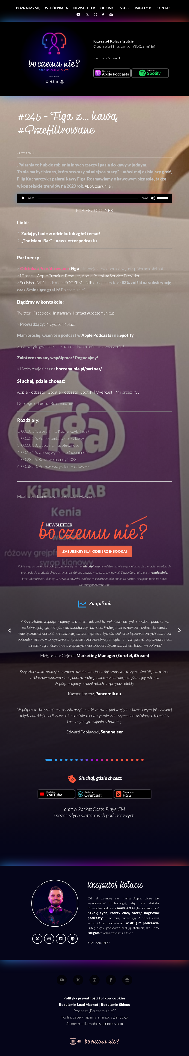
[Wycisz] (153, 198)
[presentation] (10, 631)
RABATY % (143, 8)
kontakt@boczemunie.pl (94, 312)
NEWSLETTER (84, 8)
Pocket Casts (91, 809)
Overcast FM (107, 392)
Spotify (126, 335)
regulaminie (159, 572)
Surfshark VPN (33, 282)
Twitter (24, 312)
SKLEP (125, 8)
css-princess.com (110, 1024)
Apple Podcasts (96, 335)
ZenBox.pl (120, 1017)
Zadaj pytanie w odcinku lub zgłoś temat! (60, 233)
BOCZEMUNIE (78, 282)
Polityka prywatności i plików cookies (94, 998)
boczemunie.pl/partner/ (79, 368)
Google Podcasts (62, 392)
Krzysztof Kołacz (61, 324)
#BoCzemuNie (98, 186)
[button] (46, 760)
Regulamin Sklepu (115, 1004)
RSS (136, 392)
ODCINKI (107, 8)
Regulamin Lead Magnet (78, 1004)
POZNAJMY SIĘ (28, 8)
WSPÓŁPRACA (56, 8)
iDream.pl (113, 58)
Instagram (62, 312)
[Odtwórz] (23, 198)
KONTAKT (165, 8)
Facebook (41, 312)
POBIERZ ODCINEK (94, 210)
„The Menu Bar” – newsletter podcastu (59, 240)
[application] (94, 198)
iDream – (80, 275)
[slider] (163, 198)
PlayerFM (115, 809)
